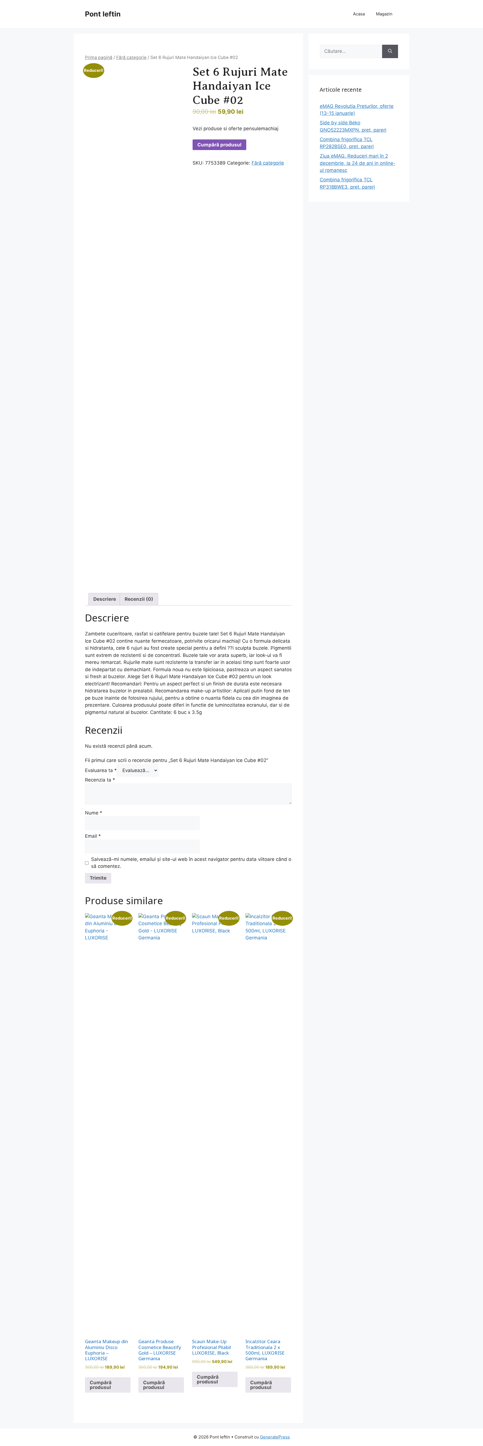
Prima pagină (98, 57)
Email (93, 836)
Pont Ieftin (103, 14)
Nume (93, 813)
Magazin (384, 13)
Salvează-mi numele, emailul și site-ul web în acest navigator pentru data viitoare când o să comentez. (191, 862)
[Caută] (390, 51)
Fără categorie (131, 57)
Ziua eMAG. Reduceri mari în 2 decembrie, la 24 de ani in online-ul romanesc (358, 163)
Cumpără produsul (219, 145)
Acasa (359, 13)
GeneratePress (275, 1437)
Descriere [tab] (104, 599)
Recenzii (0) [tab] (139, 599)
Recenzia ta (100, 780)
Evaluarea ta (101, 770)
